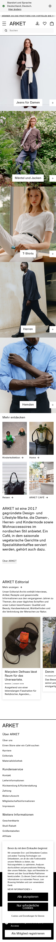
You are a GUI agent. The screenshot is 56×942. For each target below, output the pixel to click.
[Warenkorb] (52, 23)
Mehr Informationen (20, 889)
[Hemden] (28, 375)
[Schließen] (50, 6)
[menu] (4, 23)
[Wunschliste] (44, 23)
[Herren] (28, 300)
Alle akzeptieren (27, 896)
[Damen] (28, 73)
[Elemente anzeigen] (52, 103)
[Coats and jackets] (28, 149)
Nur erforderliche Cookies (28, 907)
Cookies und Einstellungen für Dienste (27, 916)
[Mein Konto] (37, 23)
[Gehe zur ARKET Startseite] (18, 23)
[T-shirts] (28, 224)
